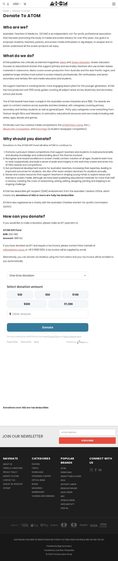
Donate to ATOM (11, 476)
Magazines (37, 488)
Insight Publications (71, 476)
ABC (63, 496)
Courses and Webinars (43, 496)
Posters (36, 464)
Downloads (37, 472)
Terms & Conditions (13, 468)
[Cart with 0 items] (24, 4)
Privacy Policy (10, 472)
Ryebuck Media (68, 500)
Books (35, 484)
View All (64, 508)
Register (18, 484)
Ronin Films (66, 472)
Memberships (38, 492)
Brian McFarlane (69, 488)
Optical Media (38, 480)
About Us (7, 464)
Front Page (41, 129)
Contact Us (9, 480)
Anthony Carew (68, 484)
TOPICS (35, 468)
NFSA (63, 480)
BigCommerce (64, 546)
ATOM (63, 468)
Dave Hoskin (66, 492)
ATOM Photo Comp (72, 125)
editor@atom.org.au (14, 249)
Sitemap (6, 488)
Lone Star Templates (64, 550)
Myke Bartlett (67, 504)
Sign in (6, 484)
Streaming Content (41, 476)
